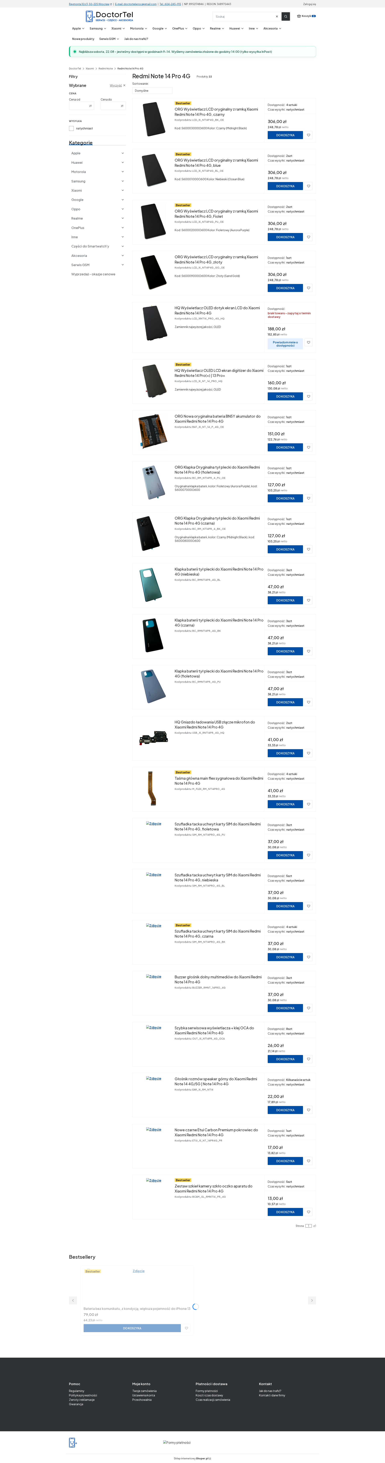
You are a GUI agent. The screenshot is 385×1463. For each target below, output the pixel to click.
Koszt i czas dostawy (209, 1395)
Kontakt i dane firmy (272, 1395)
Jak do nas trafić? (270, 1391)
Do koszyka (285, 135)
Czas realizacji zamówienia (213, 1399)
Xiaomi (90, 68)
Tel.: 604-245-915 (170, 4)
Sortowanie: (140, 83)
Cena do (106, 99)
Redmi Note (106, 68)
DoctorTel (75, 68)
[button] (286, 16)
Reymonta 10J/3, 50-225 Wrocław (89, 4)
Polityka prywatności (83, 1395)
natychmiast (84, 128)
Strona (300, 1226)
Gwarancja (76, 1404)
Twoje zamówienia (144, 1391)
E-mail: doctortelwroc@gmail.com (136, 4)
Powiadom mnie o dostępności (285, 343)
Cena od (74, 99)
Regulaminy (76, 1391)
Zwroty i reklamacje (82, 1399)
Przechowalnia (142, 1399)
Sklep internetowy (191, 1458)
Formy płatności (207, 1391)
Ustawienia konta (143, 1395)
